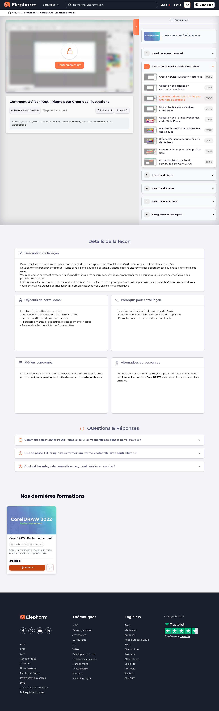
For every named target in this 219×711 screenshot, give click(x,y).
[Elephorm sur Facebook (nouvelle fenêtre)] (23, 630)
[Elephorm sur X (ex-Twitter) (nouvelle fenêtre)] (31, 630)
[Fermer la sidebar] (136, 27)
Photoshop (131, 630)
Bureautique (79, 639)
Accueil (16, 13)
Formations (30, 13)
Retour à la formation (26, 110)
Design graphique (82, 630)
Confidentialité (28, 658)
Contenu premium (69, 65)
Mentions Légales (30, 673)
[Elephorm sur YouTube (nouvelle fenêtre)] (40, 630)
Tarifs (177, 4)
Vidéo (75, 649)
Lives (164, 4)
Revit (128, 625)
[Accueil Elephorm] (33, 616)
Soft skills (77, 673)
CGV (22, 653)
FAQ (22, 649)
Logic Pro (130, 663)
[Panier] (187, 5)
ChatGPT (130, 678)
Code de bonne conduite (34, 687)
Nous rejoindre (28, 668)
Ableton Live (132, 649)
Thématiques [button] (84, 617)
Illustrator (130, 654)
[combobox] (111, 5)
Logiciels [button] (133, 617)
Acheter (29, 567)
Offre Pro (25, 663)
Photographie (80, 668)
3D (74, 644)
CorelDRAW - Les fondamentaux (57, 13)
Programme (181, 20)
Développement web (84, 654)
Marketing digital (81, 678)
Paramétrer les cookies (33, 678)
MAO (75, 625)
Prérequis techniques (32, 692)
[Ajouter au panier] (50, 567)
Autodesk (130, 635)
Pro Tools (130, 668)
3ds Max (129, 673)
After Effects (132, 659)
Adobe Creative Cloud (137, 639)
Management (80, 663)
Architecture (79, 635)
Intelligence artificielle (84, 659)
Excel (128, 644)
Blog (22, 682)
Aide (22, 644)
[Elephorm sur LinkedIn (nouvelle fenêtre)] (48, 630)
